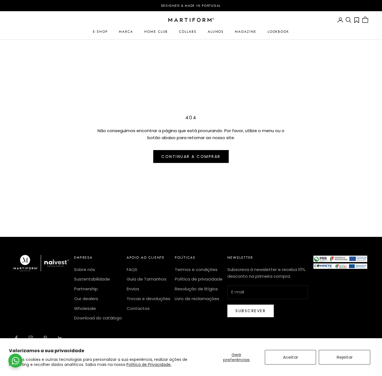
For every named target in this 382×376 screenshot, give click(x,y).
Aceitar (290, 357)
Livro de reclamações (197, 299)
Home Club (156, 31)
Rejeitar (345, 357)
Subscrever (250, 311)
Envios (133, 289)
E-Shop (100, 31)
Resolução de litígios (196, 289)
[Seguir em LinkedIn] (60, 338)
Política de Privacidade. (148, 364)
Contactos (138, 308)
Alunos (216, 31)
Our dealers (86, 299)
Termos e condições (196, 269)
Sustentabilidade (92, 279)
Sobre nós (84, 269)
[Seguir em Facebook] (16, 338)
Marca (126, 31)
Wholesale (85, 308)
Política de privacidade (199, 279)
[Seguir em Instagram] (31, 338)
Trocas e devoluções (148, 299)
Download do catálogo (98, 318)
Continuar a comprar (191, 156)
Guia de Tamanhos (146, 279)
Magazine (245, 31)
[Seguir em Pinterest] (45, 338)
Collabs (187, 31)
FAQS (132, 269)
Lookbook (278, 31)
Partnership (86, 289)
